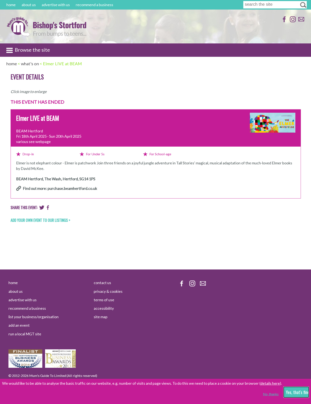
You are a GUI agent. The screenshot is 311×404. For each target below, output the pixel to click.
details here (270, 383)
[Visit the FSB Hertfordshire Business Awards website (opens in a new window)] (25, 366)
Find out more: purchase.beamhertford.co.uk (60, 188)
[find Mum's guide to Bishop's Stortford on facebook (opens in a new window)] (284, 21)
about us (29, 4)
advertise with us (56, 4)
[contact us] (301, 21)
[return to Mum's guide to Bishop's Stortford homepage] (18, 36)
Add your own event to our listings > (40, 220)
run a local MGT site (24, 334)
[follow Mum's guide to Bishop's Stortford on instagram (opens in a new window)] (292, 21)
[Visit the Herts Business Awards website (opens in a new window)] (60, 366)
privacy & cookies (108, 291)
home (11, 4)
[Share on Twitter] (41, 208)
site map (100, 316)
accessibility (104, 308)
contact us (102, 282)
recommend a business (94, 4)
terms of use (104, 299)
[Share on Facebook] (48, 208)
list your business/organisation (33, 316)
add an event (19, 325)
